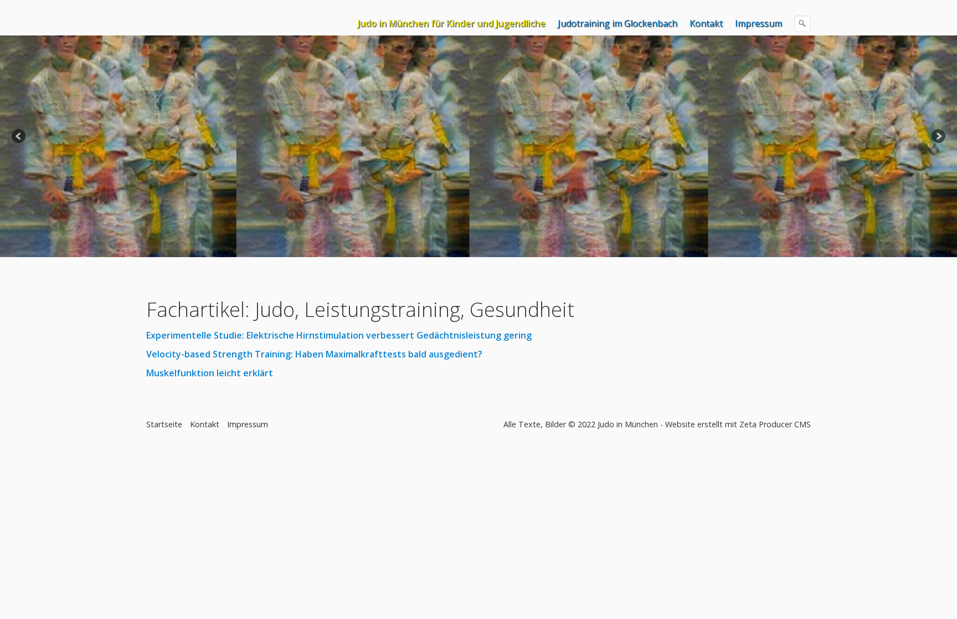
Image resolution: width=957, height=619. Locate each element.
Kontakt (706, 23)
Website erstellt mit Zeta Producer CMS (738, 424)
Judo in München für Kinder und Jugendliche (452, 23)
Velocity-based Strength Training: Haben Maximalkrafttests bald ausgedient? (314, 354)
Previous (19, 137)
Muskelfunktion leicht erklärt (209, 373)
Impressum (758, 23)
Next (937, 137)
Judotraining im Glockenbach (617, 23)
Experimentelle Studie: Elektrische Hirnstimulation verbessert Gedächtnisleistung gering (339, 335)
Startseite (164, 424)
